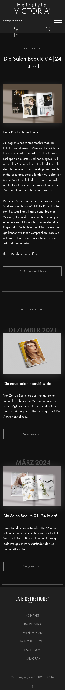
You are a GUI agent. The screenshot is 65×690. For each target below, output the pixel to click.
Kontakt (33, 615)
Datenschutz (32, 633)
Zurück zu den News (32, 271)
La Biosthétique (32, 641)
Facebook (32, 650)
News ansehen (32, 434)
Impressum (32, 624)
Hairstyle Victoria (25, 677)
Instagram (32, 658)
